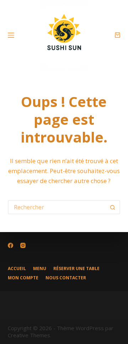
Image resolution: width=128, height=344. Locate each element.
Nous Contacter (66, 278)
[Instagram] (23, 245)
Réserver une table (76, 269)
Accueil (17, 269)
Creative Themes (29, 335)
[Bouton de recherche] (112, 207)
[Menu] (11, 35)
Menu (39, 269)
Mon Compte (23, 278)
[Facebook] (10, 245)
